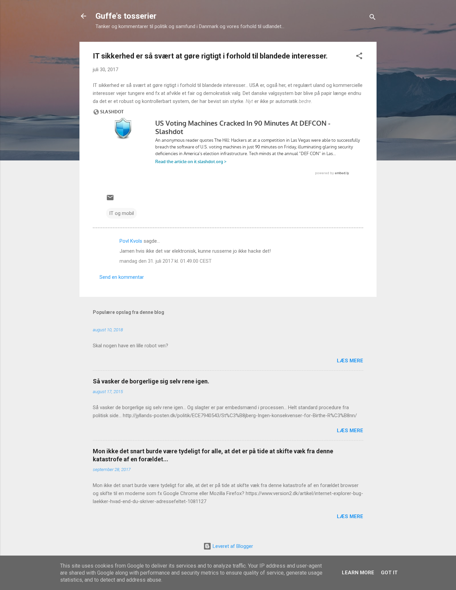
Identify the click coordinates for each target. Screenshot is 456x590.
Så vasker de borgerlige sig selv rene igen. (151, 381)
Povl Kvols (131, 241)
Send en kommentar (121, 277)
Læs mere (350, 361)
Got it (389, 573)
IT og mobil (121, 213)
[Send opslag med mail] (110, 200)
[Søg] (373, 18)
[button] (359, 57)
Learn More (358, 573)
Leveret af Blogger (232, 546)
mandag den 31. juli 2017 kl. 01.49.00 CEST (166, 261)
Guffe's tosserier (126, 16)
